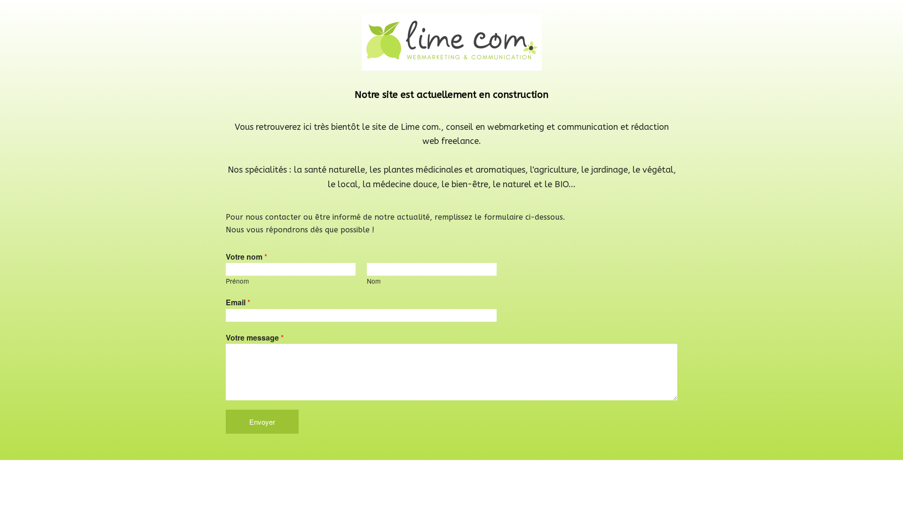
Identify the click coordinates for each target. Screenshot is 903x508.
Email (238, 302)
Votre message (255, 337)
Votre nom (246, 256)
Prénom (237, 281)
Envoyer (262, 422)
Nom (373, 281)
